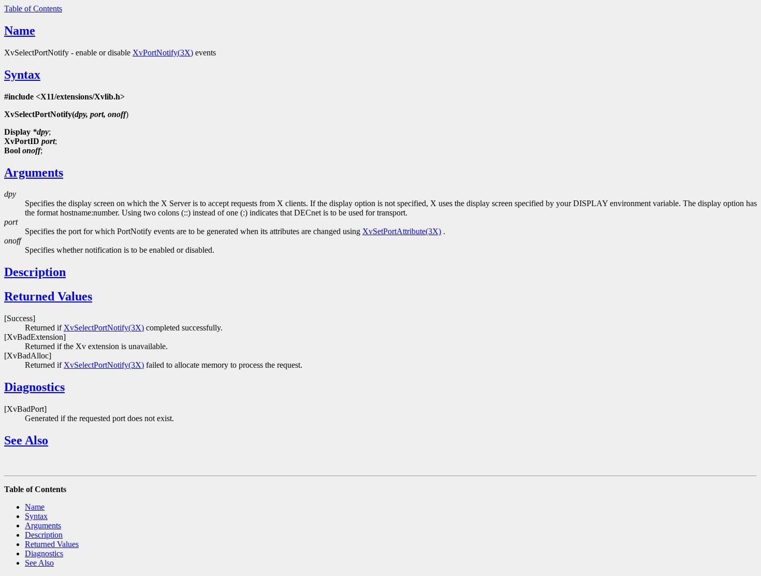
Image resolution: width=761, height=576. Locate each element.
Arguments (33, 172)
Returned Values (48, 296)
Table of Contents (33, 8)
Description (35, 272)
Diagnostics (34, 387)
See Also (26, 440)
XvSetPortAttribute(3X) (401, 231)
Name (19, 30)
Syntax (22, 74)
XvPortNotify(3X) (163, 52)
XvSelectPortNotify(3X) (104, 327)
